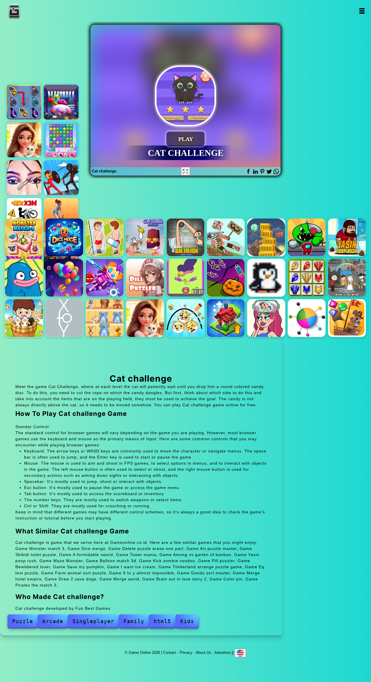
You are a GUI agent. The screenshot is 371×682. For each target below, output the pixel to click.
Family (133, 621)
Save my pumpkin (226, 278)
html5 (162, 621)
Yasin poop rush (347, 237)
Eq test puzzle (347, 278)
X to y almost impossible (64, 318)
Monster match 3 (24, 237)
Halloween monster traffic (61, 102)
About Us (203, 652)
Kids (187, 621)
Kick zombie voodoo (104, 278)
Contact (169, 652)
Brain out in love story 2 (266, 318)
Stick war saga (61, 177)
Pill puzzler (145, 278)
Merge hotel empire (24, 139)
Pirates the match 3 (347, 318)
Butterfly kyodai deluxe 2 (24, 102)
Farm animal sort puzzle (24, 318)
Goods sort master (104, 318)
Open (361, 11)
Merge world (226, 318)
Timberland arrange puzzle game (306, 278)
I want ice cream (266, 278)
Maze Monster (24, 278)
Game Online (32, 11)
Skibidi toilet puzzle (185, 237)
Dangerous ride (61, 215)
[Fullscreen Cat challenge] (185, 171)
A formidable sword (226, 237)
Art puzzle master (145, 237)
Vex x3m (24, 215)
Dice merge (64, 237)
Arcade (52, 621)
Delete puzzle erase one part (104, 237)
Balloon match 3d (64, 278)
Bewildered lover (185, 278)
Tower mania (266, 237)
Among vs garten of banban (306, 237)
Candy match (61, 139)
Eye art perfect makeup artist (24, 177)
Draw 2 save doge (185, 318)
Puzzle (22, 621)
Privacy (186, 652)
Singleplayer (93, 621)
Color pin (306, 318)
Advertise (222, 652)
